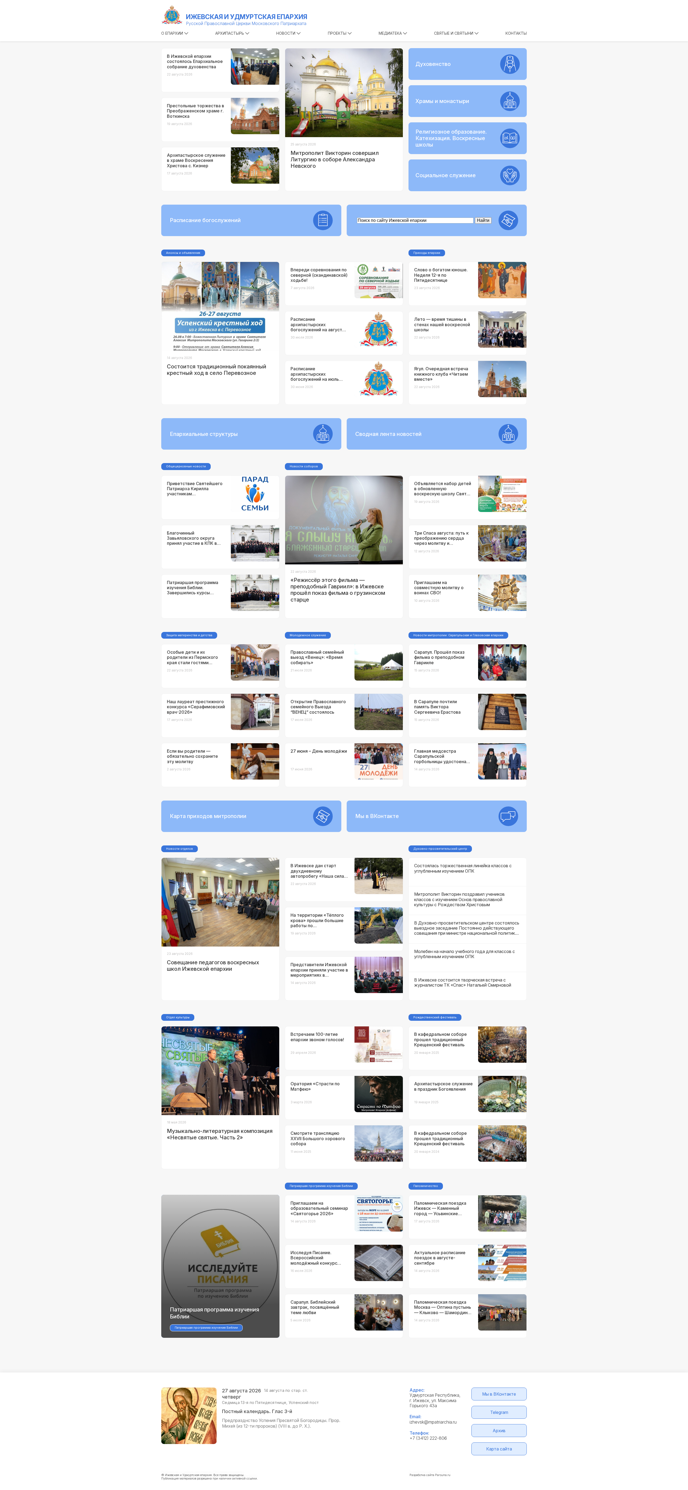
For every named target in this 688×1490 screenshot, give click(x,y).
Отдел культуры (177, 1017)
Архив (499, 1430)
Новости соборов (304, 466)
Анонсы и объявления (183, 253)
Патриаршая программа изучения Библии (321, 1186)
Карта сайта (499, 1449)
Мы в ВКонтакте (499, 1394)
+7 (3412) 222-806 (428, 1438)
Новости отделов (179, 849)
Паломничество (425, 1186)
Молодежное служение (308, 635)
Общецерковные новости (186, 466)
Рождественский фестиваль (435, 1017)
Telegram (499, 1412)
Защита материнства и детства (189, 635)
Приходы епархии (426, 253)
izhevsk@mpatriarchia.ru (433, 1422)
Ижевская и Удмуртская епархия (246, 17)
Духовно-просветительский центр (440, 849)
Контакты (516, 33)
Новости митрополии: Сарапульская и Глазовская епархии (458, 635)
